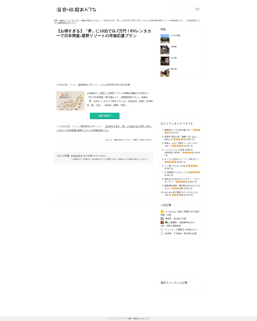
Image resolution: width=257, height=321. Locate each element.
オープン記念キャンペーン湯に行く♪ (181, 159)
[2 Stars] (74, 156)
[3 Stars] (77, 156)
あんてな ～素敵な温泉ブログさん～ (86, 20)
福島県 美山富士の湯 (175, 218)
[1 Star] (72, 156)
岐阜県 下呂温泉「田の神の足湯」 (182, 233)
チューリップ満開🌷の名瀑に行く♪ (181, 229)
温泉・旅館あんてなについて (139, 318)
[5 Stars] (81, 156)
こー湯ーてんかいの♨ (174, 166)
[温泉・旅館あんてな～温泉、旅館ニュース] (76, 7)
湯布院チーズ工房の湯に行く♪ (178, 130)
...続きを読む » (104, 115)
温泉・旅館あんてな (62, 20)
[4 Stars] (79, 156)
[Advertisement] (104, 60)
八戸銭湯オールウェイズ (175, 172)
